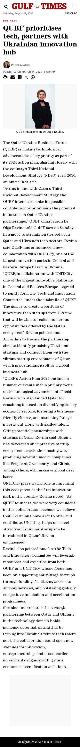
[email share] (12, 78)
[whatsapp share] (33, 77)
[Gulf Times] (39, 10)
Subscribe (71, 13)
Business (10, 20)
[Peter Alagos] (7, 65)
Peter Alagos (20, 65)
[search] (6, 7)
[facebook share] (20, 78)
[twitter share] (26, 77)
